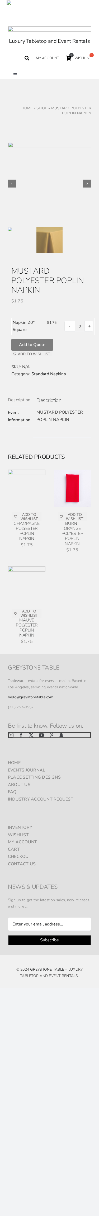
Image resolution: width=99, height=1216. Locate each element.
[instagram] (11, 735)
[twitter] (31, 735)
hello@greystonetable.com (30, 697)
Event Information (19, 416)
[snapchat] (61, 735)
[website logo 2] (49, 28)
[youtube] (41, 735)
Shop (41, 108)
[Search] (27, 58)
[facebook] (21, 735)
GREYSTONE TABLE (47, 969)
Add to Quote (32, 345)
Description (19, 400)
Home (27, 108)
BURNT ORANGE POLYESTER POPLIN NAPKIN (72, 534)
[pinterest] (51, 735)
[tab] (19, 400)
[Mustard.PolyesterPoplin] (49, 183)
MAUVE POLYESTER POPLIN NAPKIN (26, 627)
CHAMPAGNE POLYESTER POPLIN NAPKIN (27, 531)
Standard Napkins (48, 374)
